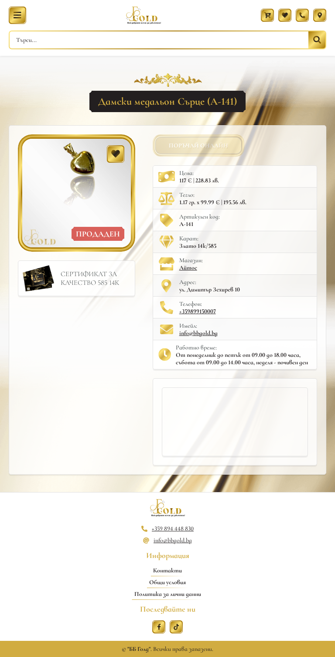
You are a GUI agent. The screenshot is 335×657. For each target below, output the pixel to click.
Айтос (188, 267)
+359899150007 (197, 311)
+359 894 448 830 (173, 528)
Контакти (167, 570)
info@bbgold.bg (198, 333)
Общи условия (167, 582)
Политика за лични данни (167, 594)
